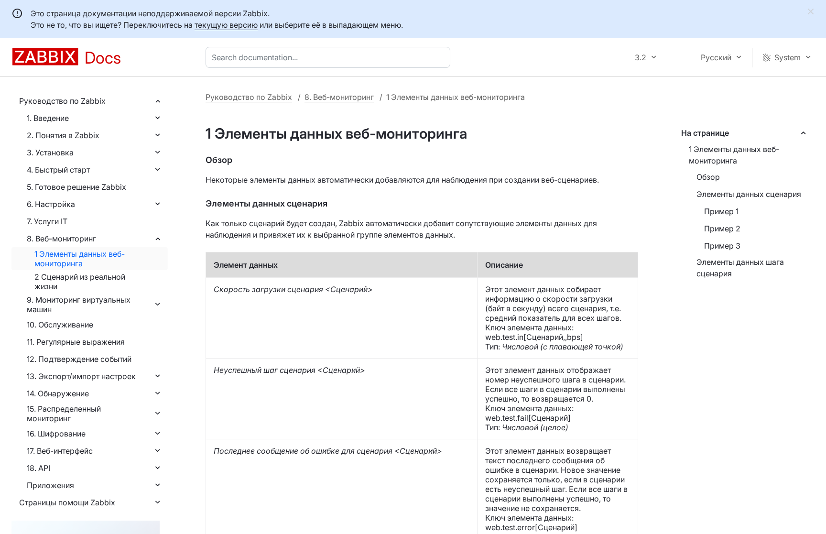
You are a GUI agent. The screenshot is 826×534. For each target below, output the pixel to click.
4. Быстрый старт (58, 169)
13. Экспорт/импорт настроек (81, 376)
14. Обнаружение (58, 393)
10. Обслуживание (60, 324)
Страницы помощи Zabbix (67, 502)
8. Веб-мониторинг (61, 238)
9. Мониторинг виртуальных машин (78, 304)
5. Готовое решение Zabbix (76, 187)
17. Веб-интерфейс (60, 451)
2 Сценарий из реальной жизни (79, 281)
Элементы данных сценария (748, 194)
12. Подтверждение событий (79, 359)
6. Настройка (51, 204)
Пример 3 (722, 246)
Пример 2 (722, 228)
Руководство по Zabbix (62, 101)
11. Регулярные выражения (76, 342)
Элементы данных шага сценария (740, 267)
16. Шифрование (56, 433)
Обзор (708, 177)
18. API (38, 468)
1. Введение (48, 118)
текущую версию (226, 25)
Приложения (50, 485)
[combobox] (330, 57)
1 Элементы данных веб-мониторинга (79, 258)
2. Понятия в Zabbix (63, 135)
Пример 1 (721, 211)
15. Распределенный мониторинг (64, 413)
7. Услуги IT (47, 221)
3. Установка (50, 152)
